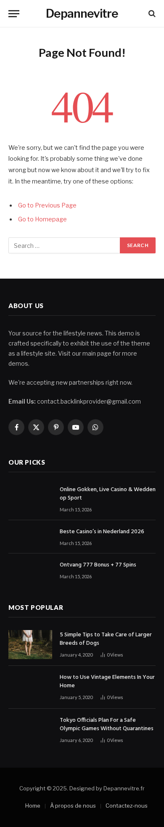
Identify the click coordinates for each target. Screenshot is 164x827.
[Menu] (13, 13)
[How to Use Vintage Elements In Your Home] (30, 687)
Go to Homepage (42, 219)
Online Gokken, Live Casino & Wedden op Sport (108, 494)
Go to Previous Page (47, 205)
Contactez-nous (127, 805)
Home (32, 805)
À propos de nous (73, 805)
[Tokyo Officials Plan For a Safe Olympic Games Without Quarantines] (30, 730)
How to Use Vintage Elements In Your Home (107, 682)
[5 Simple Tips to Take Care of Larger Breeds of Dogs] (30, 644)
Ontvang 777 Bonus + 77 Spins (98, 565)
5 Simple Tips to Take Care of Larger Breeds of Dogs (106, 639)
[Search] (151, 13)
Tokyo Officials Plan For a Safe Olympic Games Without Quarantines (106, 724)
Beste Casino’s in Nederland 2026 (102, 532)
